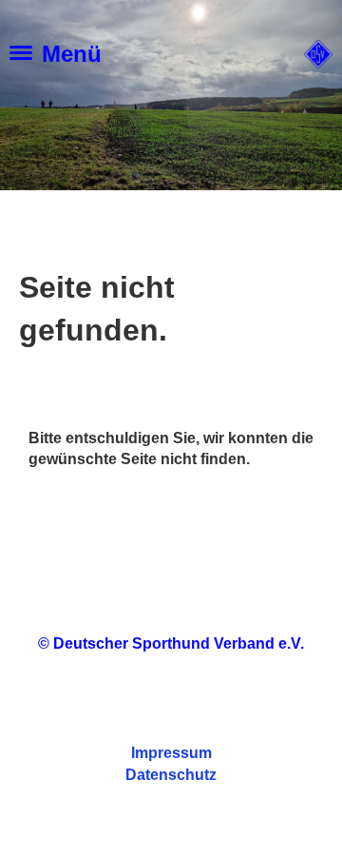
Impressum (171, 753)
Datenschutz (171, 775)
